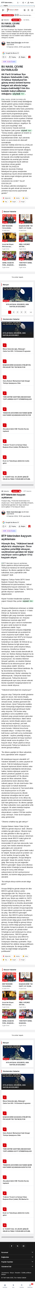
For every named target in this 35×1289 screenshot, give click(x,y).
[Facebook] (11, 1246)
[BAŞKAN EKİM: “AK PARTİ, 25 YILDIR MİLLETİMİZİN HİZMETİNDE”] (26, 222)
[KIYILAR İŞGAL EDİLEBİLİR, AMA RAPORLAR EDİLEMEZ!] (17, 298)
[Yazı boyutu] (18, 2)
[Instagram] (23, 1246)
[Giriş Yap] (28, 10)
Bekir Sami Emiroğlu (14, 42)
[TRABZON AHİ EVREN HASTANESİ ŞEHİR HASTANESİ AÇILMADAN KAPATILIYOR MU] (17, 410)
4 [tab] (21, 312)
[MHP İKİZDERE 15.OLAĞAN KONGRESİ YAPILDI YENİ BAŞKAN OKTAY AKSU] (9, 222)
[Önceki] (15, 15)
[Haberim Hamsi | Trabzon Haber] (12, 10)
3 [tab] (17, 312)
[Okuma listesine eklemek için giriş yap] (29, 57)
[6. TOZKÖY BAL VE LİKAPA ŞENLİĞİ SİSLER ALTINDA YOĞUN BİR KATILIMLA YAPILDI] (17, 474)
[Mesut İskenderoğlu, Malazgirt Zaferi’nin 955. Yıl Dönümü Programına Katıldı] (17, 346)
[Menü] (3, 10)
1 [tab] (9, 312)
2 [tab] (13, 312)
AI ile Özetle (11, 62)
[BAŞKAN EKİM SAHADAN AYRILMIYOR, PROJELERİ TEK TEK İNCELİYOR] (17, 362)
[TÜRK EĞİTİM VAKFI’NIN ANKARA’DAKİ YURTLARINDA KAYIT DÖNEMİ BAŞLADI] (17, 394)
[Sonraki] (18, 15)
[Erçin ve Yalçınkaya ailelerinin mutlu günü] (17, 458)
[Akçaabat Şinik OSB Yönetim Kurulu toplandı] (17, 426)
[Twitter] (17, 1246)
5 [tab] (25, 312)
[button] (24, 10)
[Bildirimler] (32, 10)
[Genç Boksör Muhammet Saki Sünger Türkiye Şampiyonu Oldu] (17, 378)
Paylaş (32, 2)
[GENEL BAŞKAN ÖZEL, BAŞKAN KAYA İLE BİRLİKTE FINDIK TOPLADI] (9, 259)
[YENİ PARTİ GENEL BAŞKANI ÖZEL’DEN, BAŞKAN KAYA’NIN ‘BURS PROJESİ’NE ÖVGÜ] (26, 259)
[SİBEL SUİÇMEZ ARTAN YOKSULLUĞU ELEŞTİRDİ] (26, 241)
